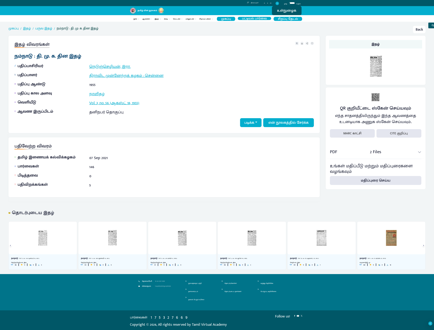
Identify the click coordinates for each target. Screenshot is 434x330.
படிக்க (249, 123)
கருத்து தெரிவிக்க (267, 283)
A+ (271, 3)
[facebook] (295, 315)
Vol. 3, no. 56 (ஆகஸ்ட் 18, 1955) (114, 103)
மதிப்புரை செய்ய (375, 180)
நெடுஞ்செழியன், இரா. (110, 66)
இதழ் (157, 19)
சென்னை (154, 75)
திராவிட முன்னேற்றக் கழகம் (115, 75)
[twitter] (302, 315)
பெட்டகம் (176, 19)
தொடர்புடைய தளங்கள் (232, 291)
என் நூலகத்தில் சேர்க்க (288, 123)
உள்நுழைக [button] (286, 10)
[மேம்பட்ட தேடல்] (431, 25)
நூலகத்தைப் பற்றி (195, 283)
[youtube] (299, 315)
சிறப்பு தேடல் (288, 19)
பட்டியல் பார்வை (254, 18)
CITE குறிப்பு (399, 133)
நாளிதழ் (97, 93)
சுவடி (166, 19)
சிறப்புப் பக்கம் (205, 19)
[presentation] (10, 245)
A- (264, 3)
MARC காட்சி (352, 133)
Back (419, 29)
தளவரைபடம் (193, 291)
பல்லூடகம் (190, 19)
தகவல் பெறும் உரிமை (196, 299)
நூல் (135, 19)
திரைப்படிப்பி (254, 3)
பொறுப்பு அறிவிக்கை (268, 291)
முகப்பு (226, 19)
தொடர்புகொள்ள (230, 283)
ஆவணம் (146, 19)
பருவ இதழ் (43, 28)
